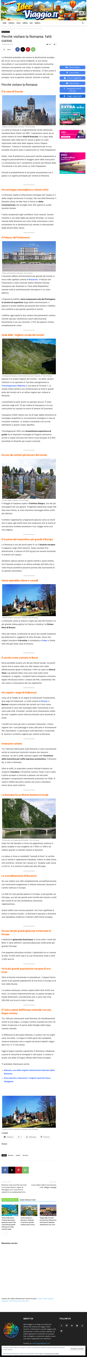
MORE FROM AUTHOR (28, 1200)
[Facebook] (17, 49)
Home (4, 23)
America (37, 23)
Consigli (11, 23)
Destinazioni (11, 29)
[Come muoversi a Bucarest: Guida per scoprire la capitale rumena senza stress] (29, 1210)
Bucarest (33, 279)
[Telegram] (77, 1326)
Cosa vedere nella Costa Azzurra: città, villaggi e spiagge (43, 1186)
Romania (25, 1155)
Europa (25, 23)
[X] (23, 49)
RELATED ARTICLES (10, 1200)
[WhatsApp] (33, 49)
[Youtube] (61, 1331)
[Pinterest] (28, 49)
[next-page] (6, 1233)
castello (18, 1155)
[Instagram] (66, 1325)
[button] (82, 23)
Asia (31, 23)
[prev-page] (3, 1233)
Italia (18, 23)
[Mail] (72, 1326)
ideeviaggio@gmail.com (41, 1343)
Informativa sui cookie (52, 1354)
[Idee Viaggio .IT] (43, 10)
